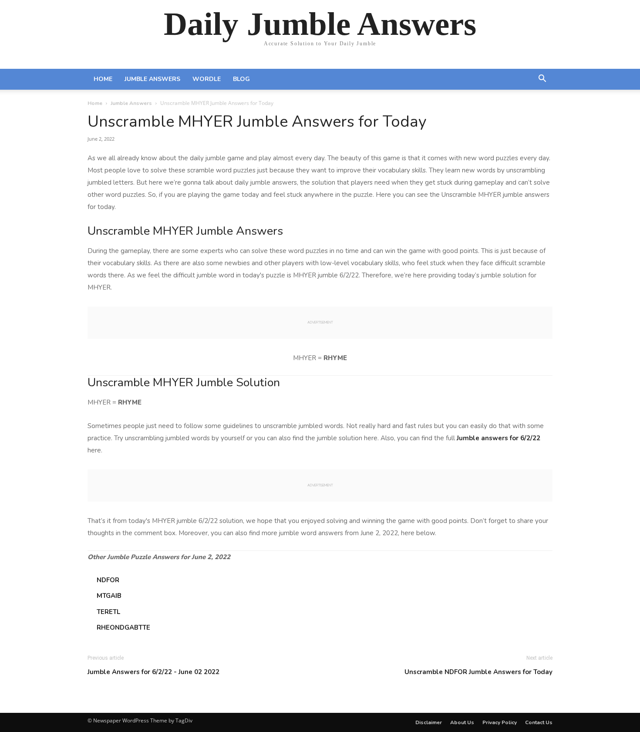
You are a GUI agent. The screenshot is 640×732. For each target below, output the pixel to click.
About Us (462, 722)
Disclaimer (428, 722)
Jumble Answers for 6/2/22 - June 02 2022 (153, 672)
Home (103, 79)
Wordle (206, 79)
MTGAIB (109, 595)
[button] (542, 79)
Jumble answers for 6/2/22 (498, 438)
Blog (241, 79)
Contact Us (538, 722)
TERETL (108, 611)
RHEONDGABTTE (123, 627)
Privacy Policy (499, 722)
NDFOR (108, 580)
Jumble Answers (152, 79)
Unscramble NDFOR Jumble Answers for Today (478, 672)
